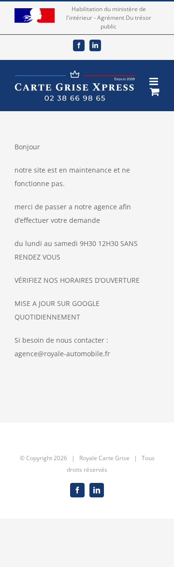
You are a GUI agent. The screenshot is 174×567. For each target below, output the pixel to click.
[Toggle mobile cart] (155, 92)
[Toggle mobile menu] (154, 81)
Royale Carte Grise (104, 458)
